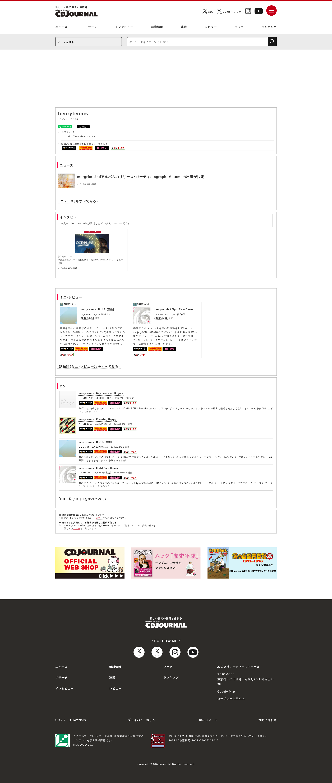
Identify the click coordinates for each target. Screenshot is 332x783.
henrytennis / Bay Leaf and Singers (101, 393)
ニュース (61, 27)
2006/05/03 (161, 318)
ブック (239, 27)
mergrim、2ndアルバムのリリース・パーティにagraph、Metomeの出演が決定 (140, 176)
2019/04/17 (120, 423)
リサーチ (91, 27)
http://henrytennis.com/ (81, 136)
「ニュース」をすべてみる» (78, 201)
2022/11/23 (122, 398)
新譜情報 (157, 27)
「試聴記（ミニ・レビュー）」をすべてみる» (89, 366)
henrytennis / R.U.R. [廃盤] (97, 309)
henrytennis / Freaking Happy (97, 419)
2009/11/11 (87, 318)
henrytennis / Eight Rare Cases (173, 309)
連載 (184, 27)
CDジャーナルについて (71, 720)
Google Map (226, 691)
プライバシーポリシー (143, 720)
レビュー (211, 27)
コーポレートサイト (231, 698)
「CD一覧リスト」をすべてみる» (82, 498)
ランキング (269, 27)
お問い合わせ (267, 720)
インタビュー (124, 27)
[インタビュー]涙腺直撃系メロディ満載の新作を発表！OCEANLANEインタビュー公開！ (90, 259)
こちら (99, 517)
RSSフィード (208, 720)
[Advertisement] (166, 80)
